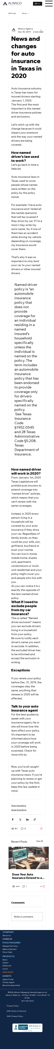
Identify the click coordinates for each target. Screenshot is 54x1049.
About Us (7, 935)
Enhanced (7, 966)
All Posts (12, 13)
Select (5, 963)
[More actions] (41, 30)
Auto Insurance (18, 805)
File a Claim (7, 952)
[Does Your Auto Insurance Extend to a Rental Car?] (29, 858)
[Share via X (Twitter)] (20, 819)
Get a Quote (8, 972)
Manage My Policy (10, 946)
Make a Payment (9, 949)
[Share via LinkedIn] (27, 819)
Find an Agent (8, 982)
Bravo (5, 960)
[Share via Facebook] (12, 819)
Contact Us (7, 938)
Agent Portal (8, 979)
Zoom (5, 969)
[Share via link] (34, 819)
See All (39, 841)
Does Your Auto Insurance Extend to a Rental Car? (27, 876)
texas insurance (18, 810)
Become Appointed (11, 985)
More (24, 13)
